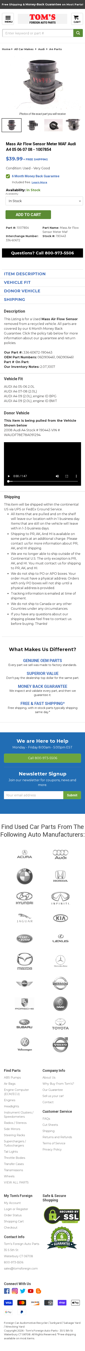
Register (22, 1209)
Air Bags (9, 1083)
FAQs (46, 1118)
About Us (48, 1077)
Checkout (10, 1227)
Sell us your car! (53, 1096)
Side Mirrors (12, 1129)
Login (8, 1209)
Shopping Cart (14, 1221)
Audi (41, 49)
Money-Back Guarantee (43, 4)
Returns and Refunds (57, 1137)
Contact (48, 1102)
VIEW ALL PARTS (16, 1182)
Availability (12, 193)
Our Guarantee (52, 1090)
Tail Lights (11, 1151)
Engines (9, 1100)
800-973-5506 (59, 253)
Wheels (9, 1176)
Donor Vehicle (22, 291)
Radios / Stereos (15, 1123)
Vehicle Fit (17, 282)
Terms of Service (53, 1143)
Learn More (39, 182)
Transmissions (13, 1170)
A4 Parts (55, 49)
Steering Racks (14, 1135)
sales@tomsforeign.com (21, 1268)
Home (6, 49)
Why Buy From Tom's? (58, 1083)
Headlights (11, 1106)
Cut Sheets (50, 1125)
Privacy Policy (52, 1149)
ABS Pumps (12, 1077)
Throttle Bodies (14, 1158)
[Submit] (78, 33)
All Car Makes (24, 49)
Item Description (25, 273)
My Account (12, 1203)
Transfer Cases (14, 1164)
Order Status (13, 1215)
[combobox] (42, 33)
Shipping (14, 299)
